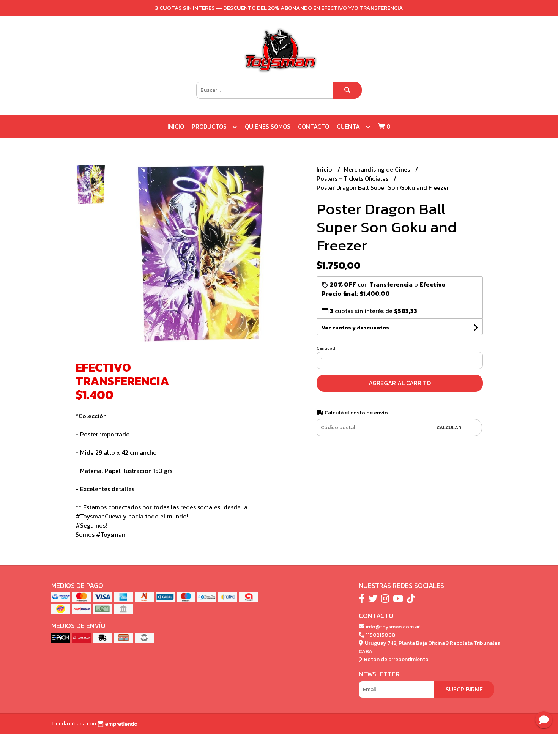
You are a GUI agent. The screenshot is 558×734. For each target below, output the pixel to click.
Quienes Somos (267, 126)
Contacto (313, 126)
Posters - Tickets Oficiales (353, 178)
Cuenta (349, 126)
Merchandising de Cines (377, 169)
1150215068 (380, 635)
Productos (210, 126)
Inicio (175, 126)
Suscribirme (464, 689)
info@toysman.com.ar (392, 626)
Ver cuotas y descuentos (355, 328)
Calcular (449, 427)
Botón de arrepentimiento (396, 659)
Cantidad (326, 348)
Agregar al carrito (400, 382)
